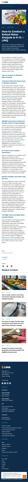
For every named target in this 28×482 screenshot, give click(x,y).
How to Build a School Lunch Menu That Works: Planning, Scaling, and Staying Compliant (13, 297)
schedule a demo (9, 239)
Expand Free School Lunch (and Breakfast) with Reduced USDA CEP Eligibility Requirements (13, 350)
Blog (11, 6)
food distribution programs (9, 96)
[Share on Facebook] (3, 266)
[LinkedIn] (10, 383)
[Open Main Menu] (25, 2)
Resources (7, 6)
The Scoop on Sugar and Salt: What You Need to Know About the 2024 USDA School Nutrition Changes (13, 323)
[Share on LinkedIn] (11, 266)
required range (6, 131)
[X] (5, 383)
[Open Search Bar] (22, 2)
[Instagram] (7, 383)
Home (3, 6)
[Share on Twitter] (7, 266)
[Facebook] (2, 383)
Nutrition (10, 27)
